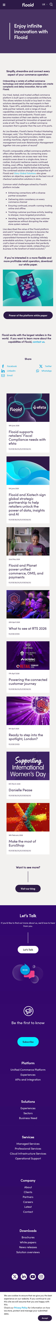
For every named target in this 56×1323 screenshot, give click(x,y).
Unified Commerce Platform (28, 1070)
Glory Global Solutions (25, 173)
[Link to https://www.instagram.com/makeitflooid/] (41, 1277)
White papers (28, 1242)
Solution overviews (28, 1252)
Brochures (28, 1237)
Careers (28, 1202)
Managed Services (28, 1144)
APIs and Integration (28, 1079)
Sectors (28, 1113)
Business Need (28, 1118)
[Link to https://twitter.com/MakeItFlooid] (15, 1277)
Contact (28, 1212)
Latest (28, 1207)
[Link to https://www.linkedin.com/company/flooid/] (24, 1277)
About (28, 1187)
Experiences (28, 1074)
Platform (28, 1063)
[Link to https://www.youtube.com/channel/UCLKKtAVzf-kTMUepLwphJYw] (33, 1277)
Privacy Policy (20, 1307)
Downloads (28, 1230)
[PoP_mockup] (28, 270)
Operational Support (28, 1158)
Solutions (28, 1101)
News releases (28, 1247)
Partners (28, 1197)
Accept (45, 1318)
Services (28, 1137)
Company (28, 1180)
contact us (38, 341)
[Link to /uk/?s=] (51, 4)
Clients (28, 1192)
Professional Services (28, 1148)
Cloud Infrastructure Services (28, 1153)
